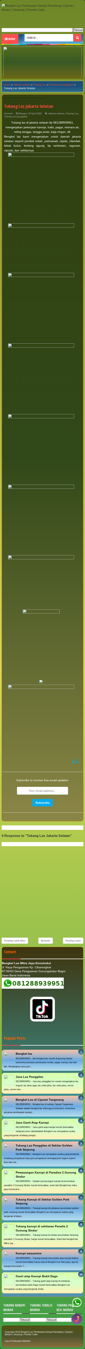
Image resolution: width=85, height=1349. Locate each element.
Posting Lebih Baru (14, 940)
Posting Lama (73, 940)
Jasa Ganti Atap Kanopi (32, 1122)
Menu (11, 39)
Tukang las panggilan (15, 116)
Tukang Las (72, 113)
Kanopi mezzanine (28, 1253)
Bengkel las (24, 1053)
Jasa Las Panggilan (29, 1076)
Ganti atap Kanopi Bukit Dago (37, 1276)
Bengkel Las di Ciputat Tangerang (40, 1099)
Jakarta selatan (56, 113)
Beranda (45, 940)
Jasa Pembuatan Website (17, 1341)
